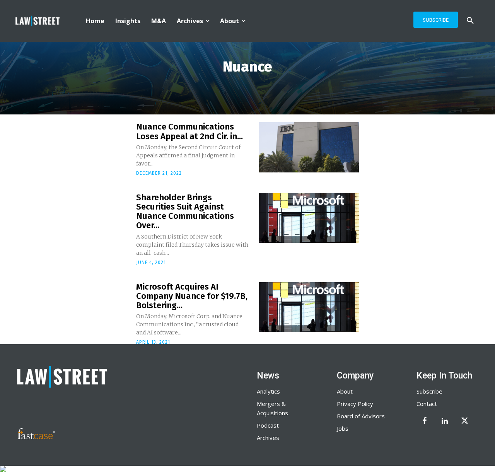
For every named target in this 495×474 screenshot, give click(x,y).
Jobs (342, 428)
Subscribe (429, 391)
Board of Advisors (361, 416)
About (345, 391)
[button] (470, 21)
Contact (426, 404)
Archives (268, 438)
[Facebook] (424, 421)
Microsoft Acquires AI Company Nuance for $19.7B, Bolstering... (192, 295)
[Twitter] (465, 421)
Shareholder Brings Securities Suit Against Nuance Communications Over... (185, 211)
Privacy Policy (355, 404)
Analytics (268, 391)
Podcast (268, 425)
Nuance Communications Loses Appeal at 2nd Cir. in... (189, 131)
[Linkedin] (445, 421)
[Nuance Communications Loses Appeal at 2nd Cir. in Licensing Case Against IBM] (309, 147)
